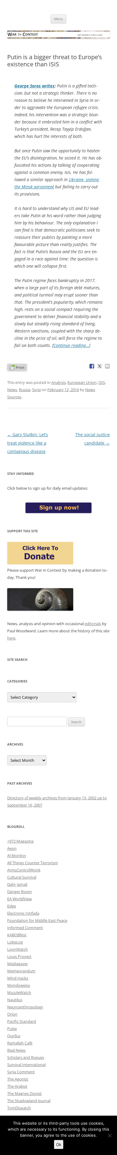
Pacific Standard (21, 1021)
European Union (82, 382)
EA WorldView (19, 898)
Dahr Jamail (17, 884)
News (12, 389)
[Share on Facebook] (91, 366)
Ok (58, 1144)
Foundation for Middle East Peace (37, 920)
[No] (109, 1135)
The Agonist (17, 1079)
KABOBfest (16, 935)
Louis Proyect (19, 956)
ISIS (101, 382)
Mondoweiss (18, 985)
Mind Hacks (17, 978)
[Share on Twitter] (99, 366)
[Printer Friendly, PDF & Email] (17, 367)
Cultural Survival (21, 877)
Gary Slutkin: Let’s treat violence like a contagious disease (27, 443)
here (11, 638)
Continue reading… (71, 345)
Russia (24, 389)
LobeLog (15, 942)
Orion (12, 1014)
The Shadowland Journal (28, 1100)
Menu (58, 19)
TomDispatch (19, 1108)
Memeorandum (21, 971)
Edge (11, 906)
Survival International (26, 1064)
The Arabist (17, 1086)
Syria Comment (21, 1071)
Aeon (11, 848)
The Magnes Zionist (24, 1093)
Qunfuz (13, 1035)
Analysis (58, 382)
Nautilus (14, 999)
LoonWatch (17, 949)
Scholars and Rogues (25, 1057)
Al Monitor (16, 855)
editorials (93, 623)
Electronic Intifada (23, 913)
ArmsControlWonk (23, 870)
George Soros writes (34, 86)
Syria (36, 389)
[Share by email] (107, 366)
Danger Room (19, 891)
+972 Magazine (20, 841)
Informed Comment (25, 927)
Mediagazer (17, 963)
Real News (16, 1050)
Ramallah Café (19, 1043)
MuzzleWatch (19, 992)
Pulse (12, 1028)
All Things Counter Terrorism (32, 862)
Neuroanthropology (25, 1007)
